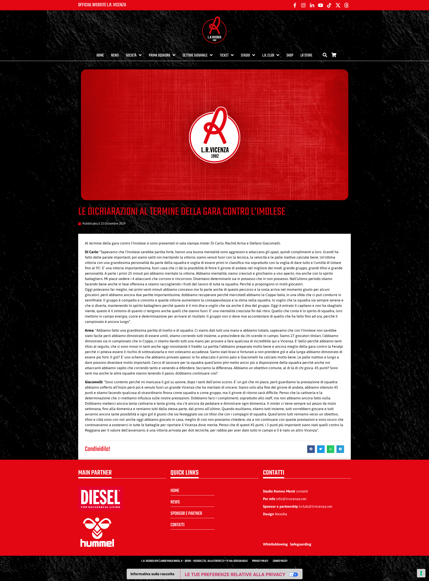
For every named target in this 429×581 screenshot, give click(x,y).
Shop (289, 55)
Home (100, 55)
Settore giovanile (195, 55)
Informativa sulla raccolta (152, 574)
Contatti (177, 525)
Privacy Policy (260, 561)
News (115, 55)
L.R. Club (268, 55)
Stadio (245, 55)
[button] (311, 449)
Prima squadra (159, 55)
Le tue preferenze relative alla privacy (235, 574)
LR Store (306, 55)
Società (131, 55)
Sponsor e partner (186, 513)
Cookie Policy (280, 561)
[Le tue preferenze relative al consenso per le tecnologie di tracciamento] (421, 573)
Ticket (224, 55)
